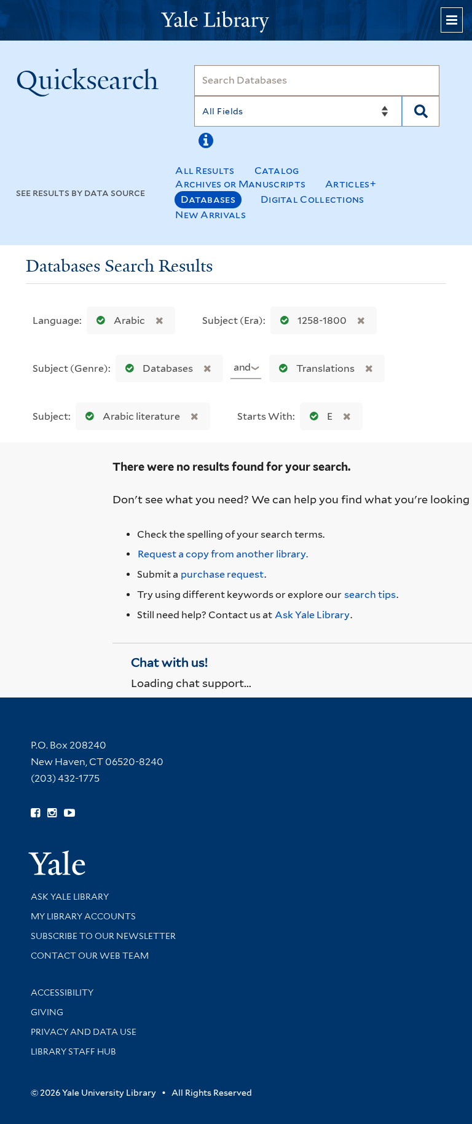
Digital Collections (312, 199)
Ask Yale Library (312, 615)
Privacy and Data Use (83, 1032)
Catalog (276, 170)
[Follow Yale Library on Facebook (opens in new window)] (35, 813)
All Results (204, 170)
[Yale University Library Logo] (236, 20)
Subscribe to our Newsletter (103, 936)
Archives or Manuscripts (240, 184)
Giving (47, 1012)
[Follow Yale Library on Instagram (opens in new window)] (52, 813)
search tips (370, 594)
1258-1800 (322, 320)
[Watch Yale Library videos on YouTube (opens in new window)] (69, 813)
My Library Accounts (83, 916)
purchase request (222, 574)
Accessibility (62, 992)
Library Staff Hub (73, 1051)
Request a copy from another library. (223, 554)
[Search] (420, 111)
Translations (325, 368)
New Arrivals (210, 215)
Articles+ (350, 184)
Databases (208, 199)
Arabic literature (141, 416)
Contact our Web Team (90, 956)
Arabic (129, 320)
